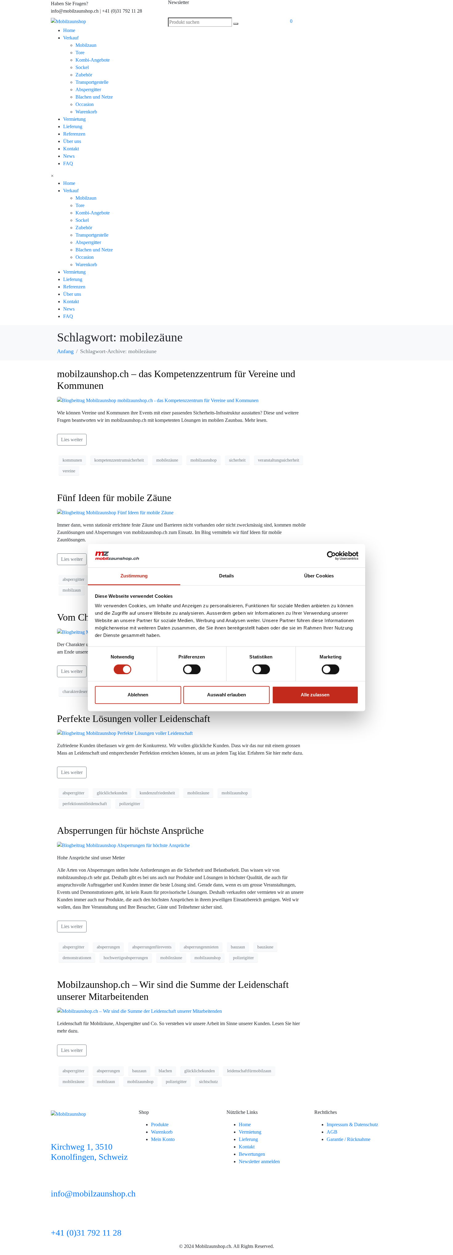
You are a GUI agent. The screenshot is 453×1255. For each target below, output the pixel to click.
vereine (69, 471)
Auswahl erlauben (226, 695)
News (69, 156)
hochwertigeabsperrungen (126, 958)
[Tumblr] (376, 7)
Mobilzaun (86, 45)
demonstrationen (77, 958)
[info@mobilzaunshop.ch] (58, 1178)
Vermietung (74, 119)
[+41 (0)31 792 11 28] (58, 1217)
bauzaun (238, 947)
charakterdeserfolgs (79, 691)
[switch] (192, 669)
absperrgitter (73, 579)
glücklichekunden (112, 793)
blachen (165, 1071)
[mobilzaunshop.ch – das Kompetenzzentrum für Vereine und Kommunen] (158, 400)
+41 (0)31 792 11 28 (86, 1232)
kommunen (72, 460)
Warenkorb (86, 111)
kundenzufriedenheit (157, 793)
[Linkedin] (292, 7)
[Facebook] (326, 7)
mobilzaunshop (203, 460)
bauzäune (265, 947)
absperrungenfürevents (151, 947)
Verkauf (71, 37)
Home (69, 30)
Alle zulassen (315, 695)
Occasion (85, 104)
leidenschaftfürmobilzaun (249, 1071)
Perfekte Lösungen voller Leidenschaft (133, 718)
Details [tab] (226, 576)
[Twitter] (359, 7)
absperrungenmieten (201, 947)
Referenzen (74, 134)
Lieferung (72, 126)
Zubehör (84, 74)
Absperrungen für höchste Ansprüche (130, 830)
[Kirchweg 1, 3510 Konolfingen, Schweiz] (58, 1131)
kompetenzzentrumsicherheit (119, 460)
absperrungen (108, 947)
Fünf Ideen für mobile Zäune (114, 497)
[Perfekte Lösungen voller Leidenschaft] (125, 732)
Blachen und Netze (94, 97)
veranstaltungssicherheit (278, 460)
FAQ (68, 163)
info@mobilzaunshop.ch (93, 1193)
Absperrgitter (88, 89)
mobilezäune (167, 460)
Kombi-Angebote (93, 60)
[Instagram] (342, 7)
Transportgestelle (92, 82)
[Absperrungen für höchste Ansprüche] (123, 845)
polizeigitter (129, 803)
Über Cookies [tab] (319, 576)
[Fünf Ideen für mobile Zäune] (115, 512)
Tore (80, 52)
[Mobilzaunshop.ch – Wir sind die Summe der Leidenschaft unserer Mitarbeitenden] (139, 1010)
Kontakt (71, 148)
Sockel (82, 67)
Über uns (72, 141)
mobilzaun (72, 590)
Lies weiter (72, 439)
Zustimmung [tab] (134, 576)
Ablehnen (138, 695)
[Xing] (309, 7)
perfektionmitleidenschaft (85, 803)
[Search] (235, 24)
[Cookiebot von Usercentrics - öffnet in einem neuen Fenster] (331, 555)
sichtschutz (208, 1081)
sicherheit (237, 460)
